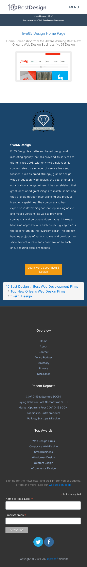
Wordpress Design (43, 457)
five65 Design (21, 296)
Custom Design (43, 462)
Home (43, 341)
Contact (43, 352)
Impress (52, 559)
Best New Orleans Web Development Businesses (43, 20)
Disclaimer (43, 373)
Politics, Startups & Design (43, 418)
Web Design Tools (60, 484)
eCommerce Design (43, 468)
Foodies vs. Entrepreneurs (43, 413)
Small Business (43, 451)
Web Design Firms (43, 441)
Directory (43, 362)
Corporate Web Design (43, 446)
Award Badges (44, 357)
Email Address (15, 515)
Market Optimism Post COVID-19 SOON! (43, 407)
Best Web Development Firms (55, 286)
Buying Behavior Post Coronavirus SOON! (43, 402)
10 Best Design (17, 286)
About (43, 346)
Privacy (43, 368)
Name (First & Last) (19, 499)
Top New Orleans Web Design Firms (38, 291)
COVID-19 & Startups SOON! (43, 396)
